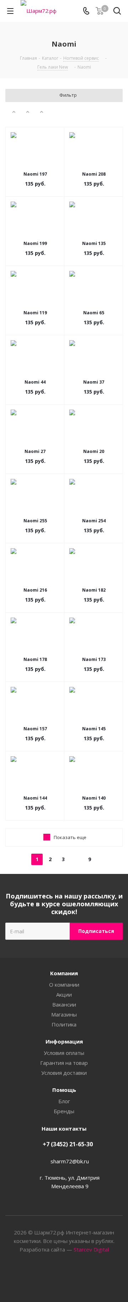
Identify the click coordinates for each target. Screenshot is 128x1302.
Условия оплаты (64, 1052)
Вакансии (64, 1004)
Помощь (64, 1089)
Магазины (64, 1014)
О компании (64, 984)
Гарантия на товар (64, 1062)
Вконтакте (55, 1277)
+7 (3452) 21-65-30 (68, 1144)
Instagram (73, 1277)
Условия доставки (64, 1072)
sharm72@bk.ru (69, 1161)
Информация (64, 1041)
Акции (64, 994)
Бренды (64, 1111)
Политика (64, 1024)
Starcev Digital (91, 1249)
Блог (64, 1101)
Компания (64, 973)
